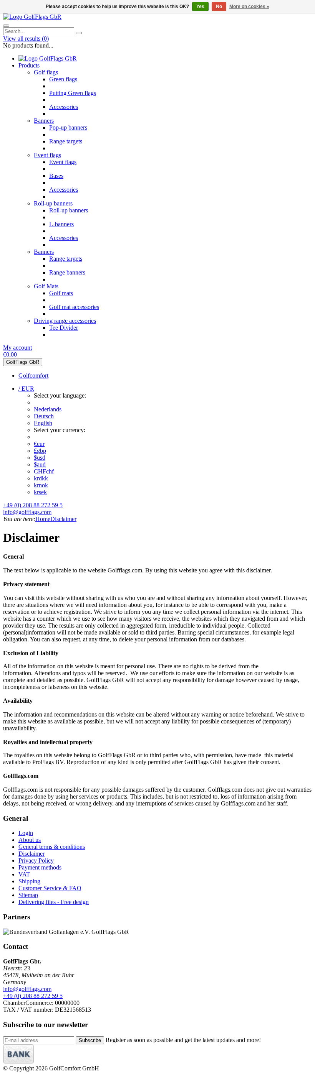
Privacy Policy (36, 860)
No (219, 6)
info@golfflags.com (27, 512)
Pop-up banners (68, 127)
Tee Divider (63, 327)
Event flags (47, 155)
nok (41, 485)
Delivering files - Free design (53, 902)
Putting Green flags (72, 93)
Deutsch (44, 416)
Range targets (65, 141)
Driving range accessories (65, 320)
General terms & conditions (51, 846)
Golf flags (46, 72)
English (43, 423)
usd (39, 457)
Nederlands (47, 409)
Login (25, 833)
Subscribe (90, 1040)
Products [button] (29, 65)
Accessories (63, 107)
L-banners (61, 224)
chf (44, 471)
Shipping (29, 881)
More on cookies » (249, 6)
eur (39, 444)
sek (40, 492)
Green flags (63, 79)
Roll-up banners (53, 203)
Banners (44, 120)
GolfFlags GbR (22, 362)
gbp (40, 450)
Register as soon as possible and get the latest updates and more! (183, 1040)
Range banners (67, 272)
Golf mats (61, 293)
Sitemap (28, 895)
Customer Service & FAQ (49, 888)
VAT (24, 874)
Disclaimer (63, 519)
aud (40, 464)
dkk (41, 478)
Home (42, 519)
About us (29, 840)
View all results (26, 38)
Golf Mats (46, 286)
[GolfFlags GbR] (32, 16)
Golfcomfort (33, 375)
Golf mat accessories (74, 307)
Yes (200, 6)
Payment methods (39, 867)
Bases (56, 176)
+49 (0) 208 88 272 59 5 (33, 505)
